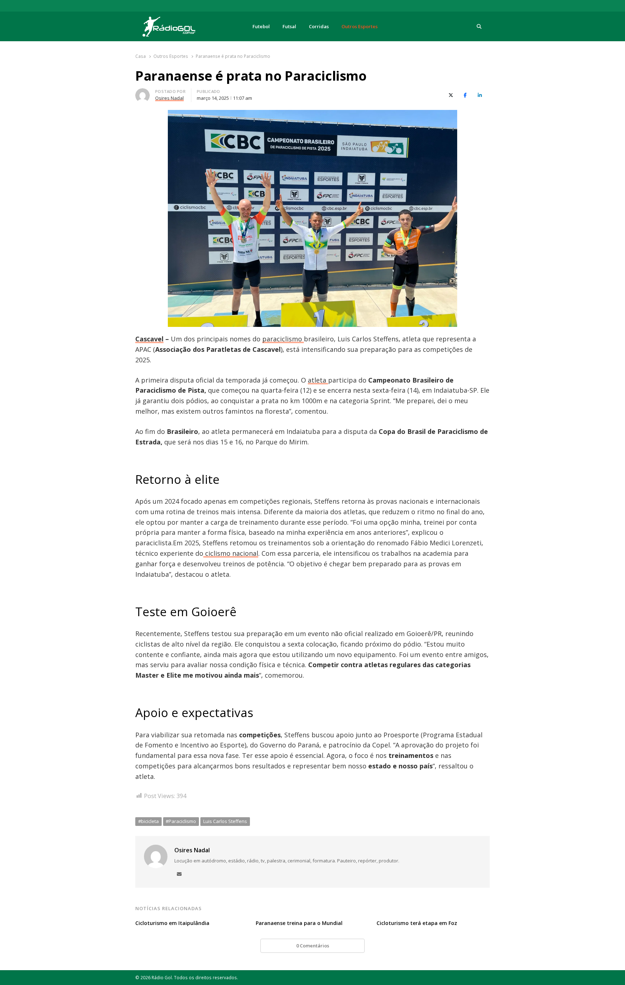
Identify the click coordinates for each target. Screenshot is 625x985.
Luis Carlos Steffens (225, 821)
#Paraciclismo (181, 821)
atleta (318, 380)
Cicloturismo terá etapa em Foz (417, 923)
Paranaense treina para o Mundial (299, 923)
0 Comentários (312, 945)
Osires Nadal (192, 850)
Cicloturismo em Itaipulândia (172, 923)
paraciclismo (283, 338)
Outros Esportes (359, 26)
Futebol (261, 26)
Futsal (289, 26)
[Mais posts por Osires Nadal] (142, 92)
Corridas (319, 26)
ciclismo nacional (230, 553)
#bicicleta (148, 821)
